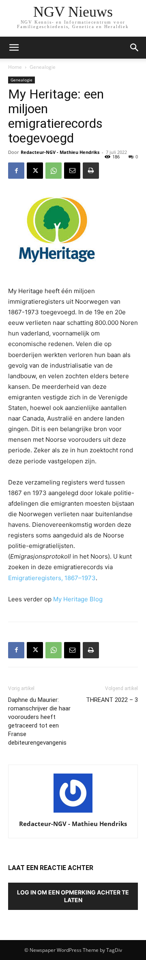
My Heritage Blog (78, 599)
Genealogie (43, 67)
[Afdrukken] (91, 170)
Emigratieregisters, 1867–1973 (52, 578)
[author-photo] (73, 812)
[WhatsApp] (53, 170)
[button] (134, 48)
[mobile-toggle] (14, 48)
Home (15, 67)
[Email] (72, 170)
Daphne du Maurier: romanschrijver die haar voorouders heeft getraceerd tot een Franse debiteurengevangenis (39, 721)
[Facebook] (16, 170)
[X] (35, 170)
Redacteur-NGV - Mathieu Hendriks (60, 152)
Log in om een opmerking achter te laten (73, 896)
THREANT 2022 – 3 (112, 700)
